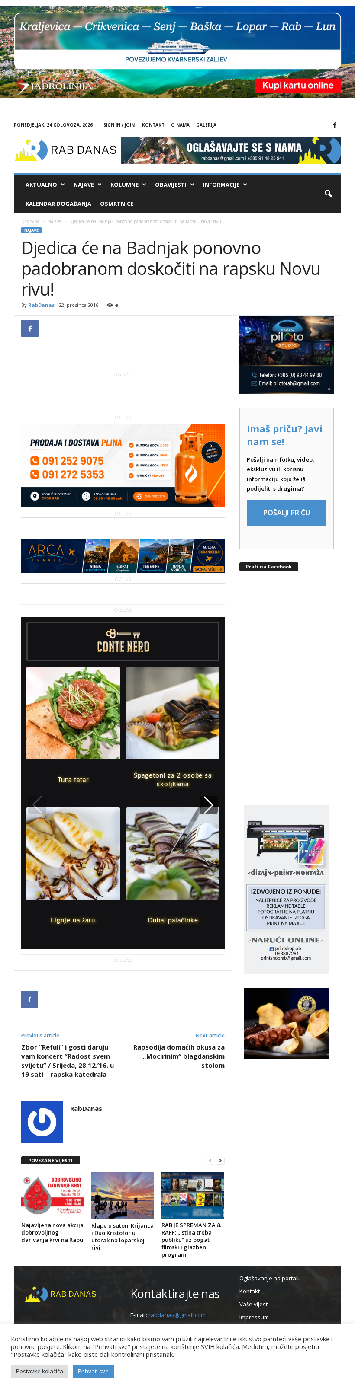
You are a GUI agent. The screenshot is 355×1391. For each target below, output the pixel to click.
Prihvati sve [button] (93, 1371)
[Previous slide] (37, 805)
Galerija (206, 125)
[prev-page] (210, 1160)
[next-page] (220, 1160)
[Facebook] (334, 125)
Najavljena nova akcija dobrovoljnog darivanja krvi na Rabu (52, 1232)
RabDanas (41, 305)
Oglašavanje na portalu (270, 1278)
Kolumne (124, 184)
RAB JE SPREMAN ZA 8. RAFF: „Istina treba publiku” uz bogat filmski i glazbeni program (191, 1239)
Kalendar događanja (58, 203)
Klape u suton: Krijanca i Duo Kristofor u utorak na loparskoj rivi (122, 1236)
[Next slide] (209, 805)
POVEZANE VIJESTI (50, 1160)
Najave (84, 184)
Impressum (254, 1317)
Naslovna (30, 221)
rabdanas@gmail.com (177, 1315)
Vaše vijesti (254, 1304)
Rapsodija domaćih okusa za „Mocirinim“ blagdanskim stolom (179, 1056)
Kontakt (153, 125)
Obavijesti (171, 184)
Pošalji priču (286, 512)
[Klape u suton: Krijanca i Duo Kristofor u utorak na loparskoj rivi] (122, 1195)
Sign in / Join (119, 125)
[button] (328, 194)
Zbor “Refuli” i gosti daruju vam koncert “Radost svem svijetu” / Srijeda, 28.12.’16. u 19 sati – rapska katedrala (67, 1060)
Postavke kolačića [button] (39, 1371)
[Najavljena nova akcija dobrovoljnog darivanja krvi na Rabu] (52, 1195)
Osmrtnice (116, 203)
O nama (180, 125)
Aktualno (41, 184)
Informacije (221, 184)
